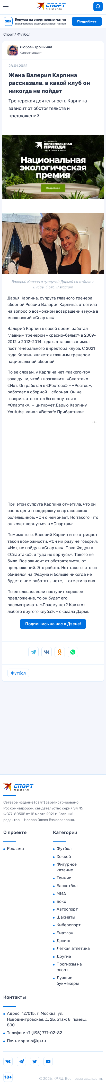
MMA (61, 893)
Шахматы (66, 917)
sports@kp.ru (33, 1040)
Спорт (8, 35)
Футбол (23, 35)
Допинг (64, 940)
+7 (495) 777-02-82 (44, 1032)
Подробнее (86, 21)
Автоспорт (67, 909)
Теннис (64, 877)
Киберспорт (69, 924)
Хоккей (64, 856)
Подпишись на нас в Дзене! (53, 623)
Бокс (61, 901)
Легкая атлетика (73, 948)
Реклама (15, 848)
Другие (64, 956)
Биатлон (65, 932)
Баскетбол (67, 885)
